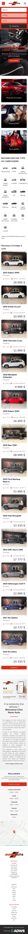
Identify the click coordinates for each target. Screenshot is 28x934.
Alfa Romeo (14, 887)
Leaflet (8, 845)
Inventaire (14, 863)
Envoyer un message (14, 784)
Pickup (14, 916)
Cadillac (14, 892)
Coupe (14, 908)
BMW (14, 896)
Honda (14, 894)
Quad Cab (14, 918)
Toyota (14, 900)
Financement (14, 867)
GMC (14, 889)
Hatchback (14, 914)
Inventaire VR (14, 865)
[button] (14, 831)
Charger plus (14, 667)
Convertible (14, 907)
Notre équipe (14, 869)
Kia (14, 898)
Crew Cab (14, 910)
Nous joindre (14, 60)
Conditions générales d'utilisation (14, 876)
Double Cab (14, 912)
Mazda (14, 890)
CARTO (26, 845)
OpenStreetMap (14, 845)
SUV (14, 920)
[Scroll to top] (22, 929)
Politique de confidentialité (14, 873)
